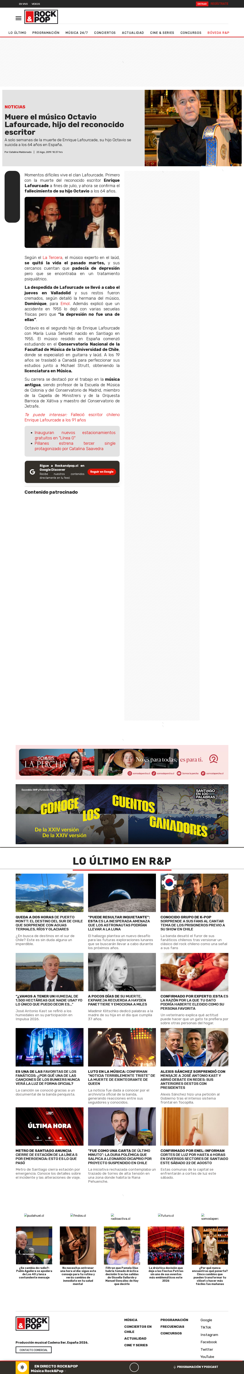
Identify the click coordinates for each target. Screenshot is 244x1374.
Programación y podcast (198, 1367)
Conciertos (105, 33)
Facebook (208, 1342)
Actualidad (133, 33)
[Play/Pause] (134, 1367)
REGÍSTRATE (219, 4)
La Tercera (52, 257)
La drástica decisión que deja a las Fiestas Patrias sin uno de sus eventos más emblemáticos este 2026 (165, 1274)
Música (130, 1320)
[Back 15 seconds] (125, 1367)
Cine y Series (136, 1345)
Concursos (191, 33)
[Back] (115, 1367)
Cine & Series (162, 33)
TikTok (205, 1327)
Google (206, 1320)
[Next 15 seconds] (143, 1367)
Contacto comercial (34, 1350)
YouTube (207, 1357)
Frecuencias (172, 1327)
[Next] (152, 1367)
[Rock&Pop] (41, 17)
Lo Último (17, 33)
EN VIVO (23, 3)
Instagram (209, 1335)
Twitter (206, 1349)
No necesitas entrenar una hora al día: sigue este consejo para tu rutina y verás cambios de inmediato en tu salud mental (78, 1276)
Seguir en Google (101, 471)
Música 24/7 (77, 33)
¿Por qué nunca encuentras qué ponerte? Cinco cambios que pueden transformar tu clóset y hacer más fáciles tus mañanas (210, 1276)
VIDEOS (36, 3)
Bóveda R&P (218, 33)
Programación (45, 33)
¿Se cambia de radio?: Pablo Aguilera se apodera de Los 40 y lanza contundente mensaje (34, 1272)
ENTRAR (202, 3)
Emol (65, 303)
